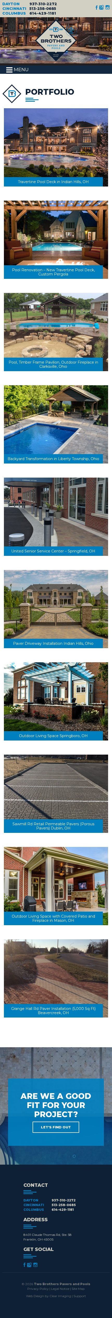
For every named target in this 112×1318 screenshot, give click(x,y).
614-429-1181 (42, 13)
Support (79, 1296)
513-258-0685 (42, 8)
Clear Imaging (60, 1296)
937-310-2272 (43, 4)
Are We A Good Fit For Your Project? (56, 1110)
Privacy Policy (38, 1289)
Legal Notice (60, 1289)
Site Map (78, 1289)
